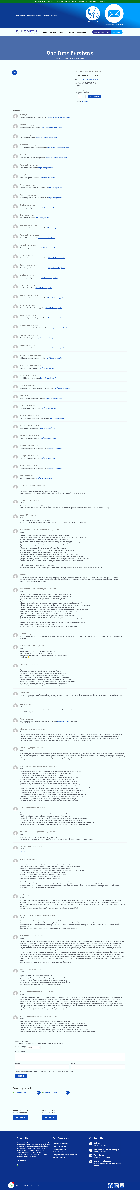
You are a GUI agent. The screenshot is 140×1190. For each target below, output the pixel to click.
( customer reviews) (91, 80)
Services (53, 32)
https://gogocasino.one (28, 852)
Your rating (20, 1047)
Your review (21, 1052)
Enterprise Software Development (65, 1155)
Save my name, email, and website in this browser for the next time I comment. (45, 1071)
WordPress (83, 72)
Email (73, 1063)
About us (62, 32)
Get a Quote (94, 97)
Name (17, 1063)
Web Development (59, 1146)
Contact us (81, 32)
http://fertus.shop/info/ (46, 238)
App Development (59, 1149)
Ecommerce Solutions (60, 1143)
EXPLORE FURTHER (63, 722)
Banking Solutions (59, 1158)
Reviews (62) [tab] (18, 111)
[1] (11, 1186)
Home (45, 32)
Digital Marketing (59, 1152)
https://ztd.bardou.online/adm (59, 117)
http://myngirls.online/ (46, 168)
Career (71, 32)
